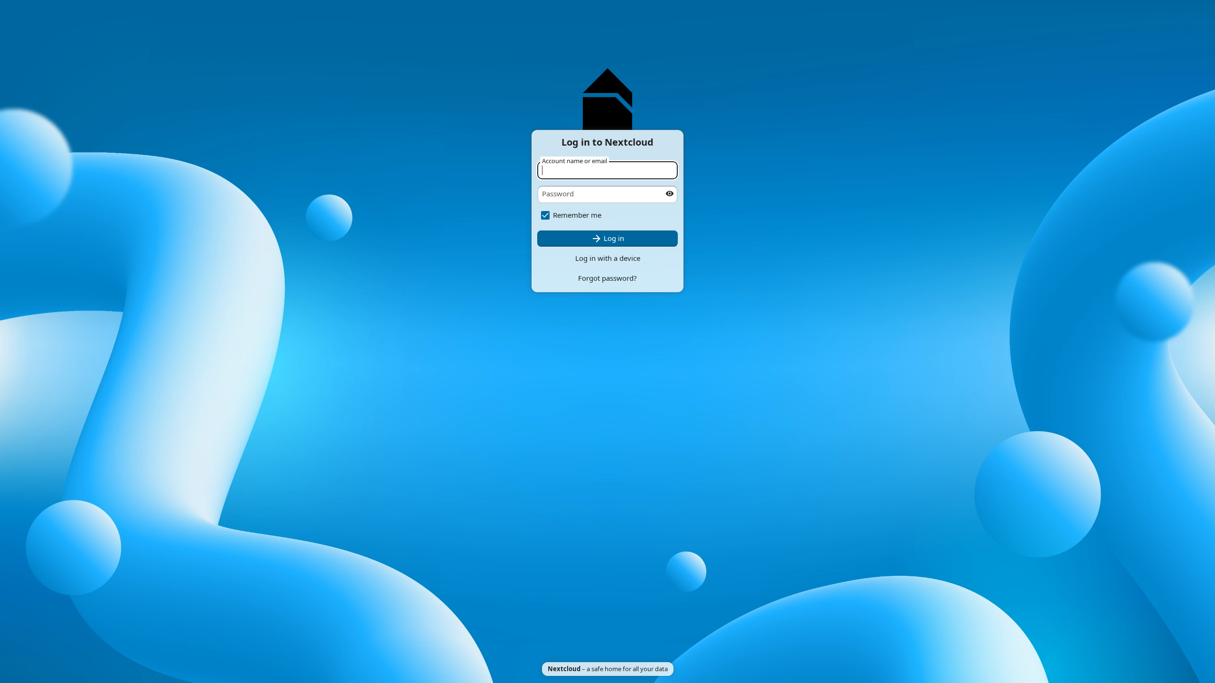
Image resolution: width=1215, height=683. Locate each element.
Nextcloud (564, 669)
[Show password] (670, 193)
